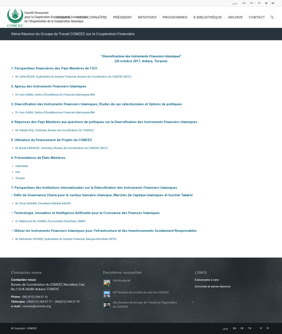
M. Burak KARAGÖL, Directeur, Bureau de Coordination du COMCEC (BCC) (61, 148)
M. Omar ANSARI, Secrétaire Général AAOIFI (43, 203)
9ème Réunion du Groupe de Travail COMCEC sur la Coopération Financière (72, 34)
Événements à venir (207, 279)
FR (251, 3)
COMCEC (32, 328)
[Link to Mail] (273, 3)
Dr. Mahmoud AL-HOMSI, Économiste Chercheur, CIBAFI (50, 221)
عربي (235, 3)
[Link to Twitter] (266, 3)
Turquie (20, 178)
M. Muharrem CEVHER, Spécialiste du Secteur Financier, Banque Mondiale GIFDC (66, 239)
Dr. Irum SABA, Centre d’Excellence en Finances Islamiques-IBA (55, 94)
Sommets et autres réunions (212, 286)
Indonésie (21, 166)
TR (259, 3)
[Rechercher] (272, 17)
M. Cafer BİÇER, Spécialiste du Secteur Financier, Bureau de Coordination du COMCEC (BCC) (73, 76)
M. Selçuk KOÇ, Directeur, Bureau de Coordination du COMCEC (54, 130)
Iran (17, 172)
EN (243, 3)
